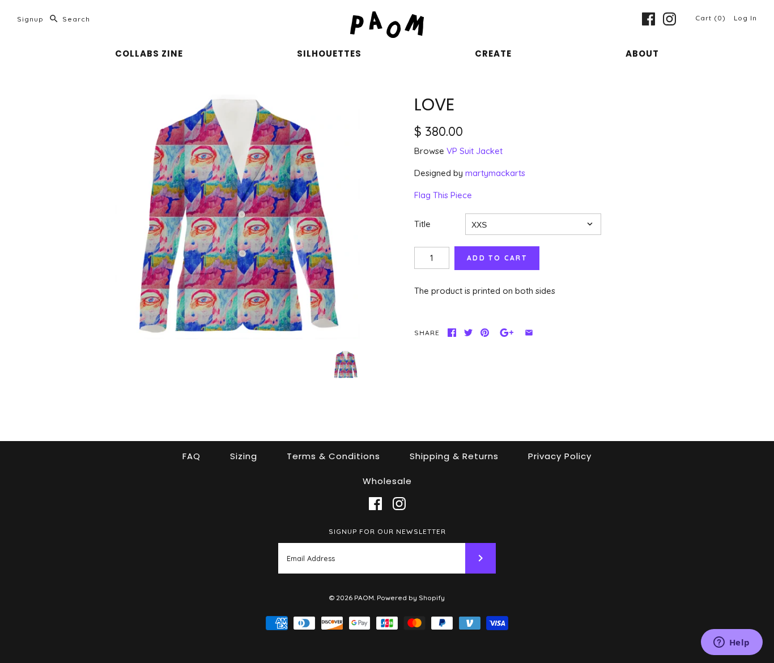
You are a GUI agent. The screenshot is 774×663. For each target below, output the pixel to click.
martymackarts (495, 173)
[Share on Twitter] (468, 332)
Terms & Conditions (333, 456)
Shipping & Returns (454, 456)
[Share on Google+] (507, 332)
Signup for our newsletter (387, 531)
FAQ (191, 456)
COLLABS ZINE (149, 53)
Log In (745, 18)
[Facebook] (648, 18)
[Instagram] (669, 18)
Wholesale (387, 481)
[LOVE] (237, 217)
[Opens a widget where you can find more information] (731, 643)
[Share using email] (529, 332)
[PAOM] (387, 17)
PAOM (364, 597)
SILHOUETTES (329, 53)
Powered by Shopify (411, 597)
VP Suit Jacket (474, 151)
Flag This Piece (443, 195)
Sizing (243, 456)
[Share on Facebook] (452, 332)
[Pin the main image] (484, 332)
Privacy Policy (560, 456)
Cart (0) (711, 18)
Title (422, 224)
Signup (30, 19)
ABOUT (642, 53)
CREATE (493, 53)
